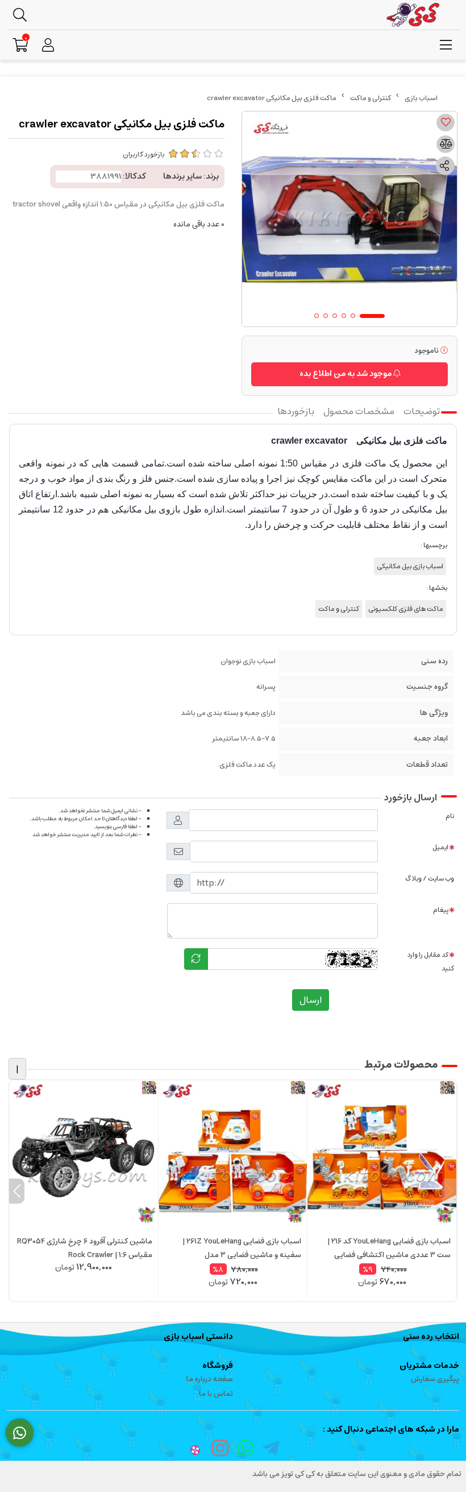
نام (450, 816)
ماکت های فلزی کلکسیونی (405, 609)
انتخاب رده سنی (431, 1337)
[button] (449, 1191)
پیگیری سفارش (435, 1379)
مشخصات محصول (358, 411)
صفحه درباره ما (209, 1379)
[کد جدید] (196, 959)
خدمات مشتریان (429, 1366)
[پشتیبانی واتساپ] (20, 1433)
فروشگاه (217, 1366)
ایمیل (440, 847)
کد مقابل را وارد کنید (430, 961)
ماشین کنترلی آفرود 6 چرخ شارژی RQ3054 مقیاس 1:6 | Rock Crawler (84, 1248)
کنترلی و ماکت (370, 98)
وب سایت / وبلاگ (429, 879)
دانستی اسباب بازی (198, 1337)
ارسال (310, 1000)
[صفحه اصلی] (421, 98)
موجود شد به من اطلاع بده (346, 374)
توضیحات (421, 411)
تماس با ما (216, 1393)
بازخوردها (295, 411)
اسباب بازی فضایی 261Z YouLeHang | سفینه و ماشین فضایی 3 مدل (241, 1248)
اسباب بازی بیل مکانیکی (410, 566)
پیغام (440, 910)
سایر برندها (182, 176)
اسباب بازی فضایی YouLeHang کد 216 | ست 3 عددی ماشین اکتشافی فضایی (389, 1248)
